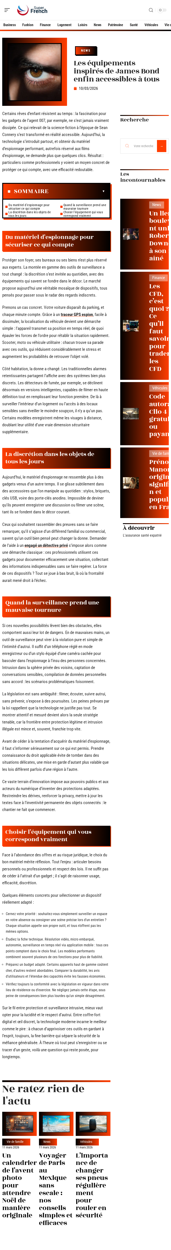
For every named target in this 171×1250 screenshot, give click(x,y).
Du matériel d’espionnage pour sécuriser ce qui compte (29, 206)
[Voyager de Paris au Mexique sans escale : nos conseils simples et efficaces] (56, 1124)
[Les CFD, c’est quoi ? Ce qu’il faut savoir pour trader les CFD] (131, 325)
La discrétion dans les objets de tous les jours (29, 213)
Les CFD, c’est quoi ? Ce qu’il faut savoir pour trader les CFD (159, 327)
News (86, 50)
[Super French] (32, 10)
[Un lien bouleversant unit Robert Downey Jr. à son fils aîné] (131, 234)
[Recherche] (151, 10)
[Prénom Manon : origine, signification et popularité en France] (131, 483)
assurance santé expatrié (143, 535)
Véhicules (86, 1141)
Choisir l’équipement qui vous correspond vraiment (83, 213)
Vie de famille (15, 1141)
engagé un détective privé (46, 545)
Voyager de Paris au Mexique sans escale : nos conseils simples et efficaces (56, 1189)
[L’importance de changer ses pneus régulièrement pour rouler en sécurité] (92, 1124)
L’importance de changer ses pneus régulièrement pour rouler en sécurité (92, 1185)
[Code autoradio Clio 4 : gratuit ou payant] (131, 413)
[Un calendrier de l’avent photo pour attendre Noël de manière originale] (19, 1124)
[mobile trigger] (8, 10)
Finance (158, 278)
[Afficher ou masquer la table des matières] (77, 191)
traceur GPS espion (77, 314)
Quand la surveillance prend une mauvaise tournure (84, 206)
